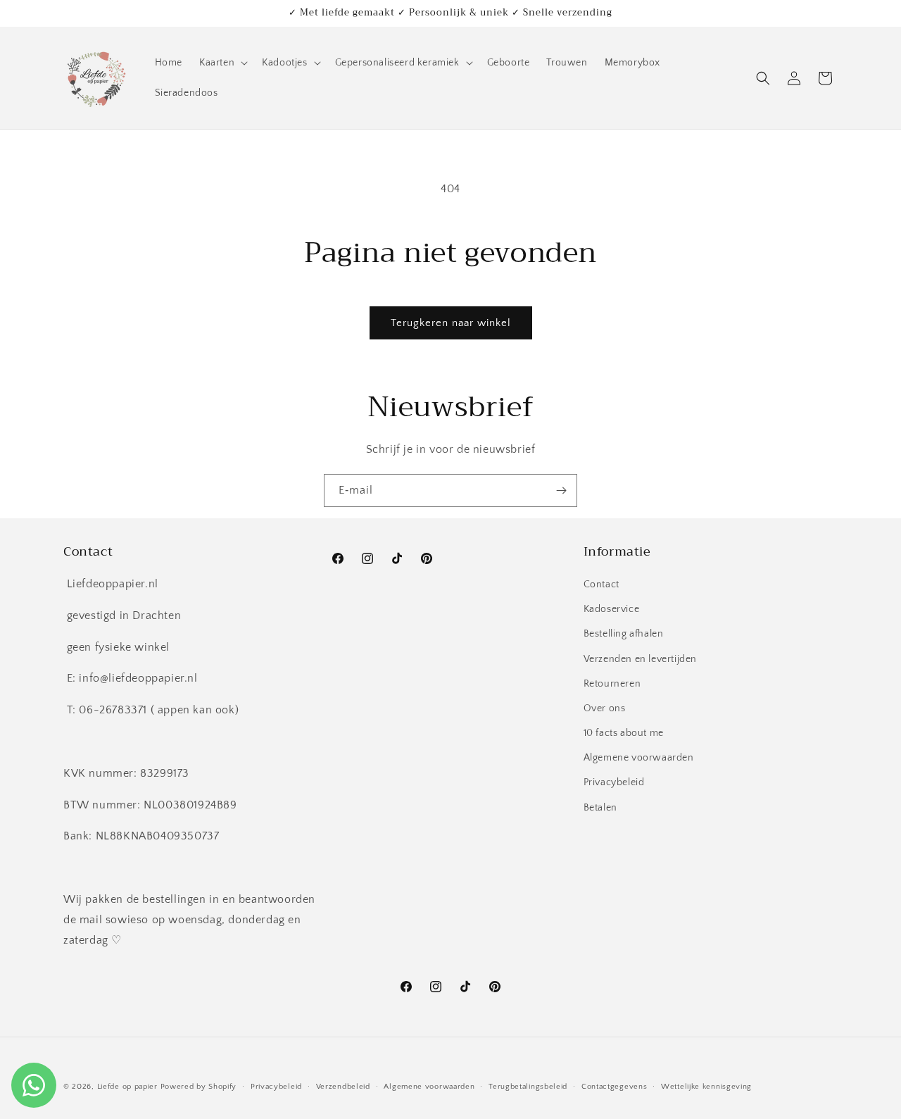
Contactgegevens (614, 1086)
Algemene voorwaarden (639, 758)
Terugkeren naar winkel (451, 323)
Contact (601, 584)
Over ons (605, 708)
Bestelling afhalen (624, 634)
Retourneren (612, 683)
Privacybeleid (614, 783)
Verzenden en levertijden (640, 659)
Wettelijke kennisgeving (706, 1086)
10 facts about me (624, 733)
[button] (222, 62)
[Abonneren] (561, 490)
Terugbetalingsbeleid (528, 1086)
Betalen (600, 807)
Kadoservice (612, 609)
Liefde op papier (127, 1086)
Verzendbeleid (343, 1086)
